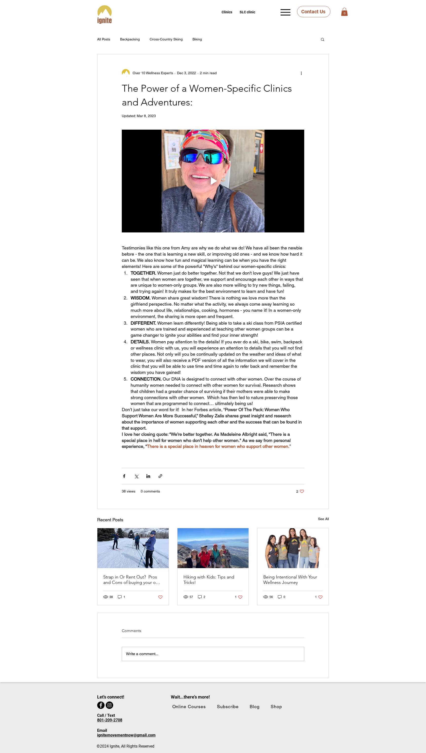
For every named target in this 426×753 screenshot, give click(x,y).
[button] (227, 12)
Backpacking (130, 39)
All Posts (103, 39)
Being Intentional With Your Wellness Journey (290, 579)
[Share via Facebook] (124, 476)
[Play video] (213, 181)
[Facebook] (101, 705)
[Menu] (285, 12)
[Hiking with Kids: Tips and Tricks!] (213, 548)
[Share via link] (160, 476)
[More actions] (301, 73)
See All (323, 519)
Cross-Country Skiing (166, 39)
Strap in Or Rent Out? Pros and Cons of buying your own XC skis (132, 579)
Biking (197, 39)
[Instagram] (109, 705)
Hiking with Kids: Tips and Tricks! (208, 579)
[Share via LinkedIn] (148, 476)
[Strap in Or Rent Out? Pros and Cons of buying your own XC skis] (133, 548)
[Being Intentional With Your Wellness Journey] (293, 548)
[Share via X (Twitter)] (136, 476)
